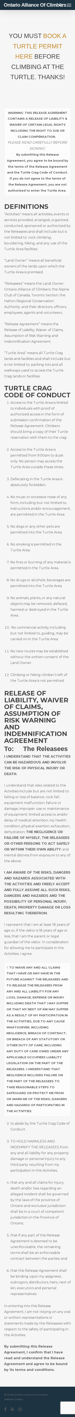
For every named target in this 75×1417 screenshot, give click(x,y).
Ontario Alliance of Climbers (35, 4)
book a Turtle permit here (39, 46)
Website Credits (13, 1399)
